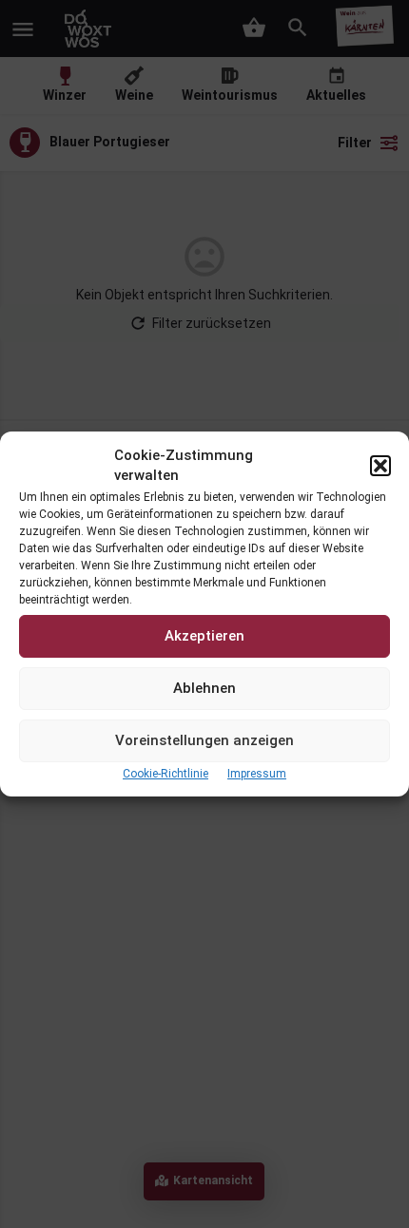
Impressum (256, 773)
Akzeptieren (204, 635)
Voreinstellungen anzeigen (204, 740)
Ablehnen (204, 688)
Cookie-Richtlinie (165, 773)
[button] (380, 465)
